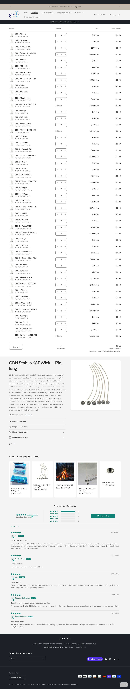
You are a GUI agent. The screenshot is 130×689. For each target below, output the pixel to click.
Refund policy (31, 684)
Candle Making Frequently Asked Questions (58, 647)
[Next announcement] (120, 2)
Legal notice (74, 684)
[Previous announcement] (10, 2)
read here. (28, 415)
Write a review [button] (103, 516)
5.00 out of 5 (32, 515)
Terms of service (80, 647)
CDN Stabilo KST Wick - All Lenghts (42, 486)
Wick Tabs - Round (108, 482)
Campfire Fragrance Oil (64, 485)
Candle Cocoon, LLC (19, 684)
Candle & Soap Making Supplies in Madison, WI (48, 644)
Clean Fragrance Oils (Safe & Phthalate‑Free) (81, 644)
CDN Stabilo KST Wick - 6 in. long (87, 490)
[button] (35, 12)
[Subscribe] (43, 659)
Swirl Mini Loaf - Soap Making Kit (19, 490)
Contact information (63, 684)
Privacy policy (41, 684)
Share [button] (13, 444)
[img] (16, 533)
